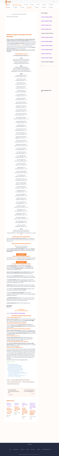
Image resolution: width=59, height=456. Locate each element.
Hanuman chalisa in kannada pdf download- (16, 366)
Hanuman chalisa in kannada (12, 364)
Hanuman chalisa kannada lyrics (28, 381)
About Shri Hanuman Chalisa (46, 449)
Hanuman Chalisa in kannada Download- (14, 365)
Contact (27, 449)
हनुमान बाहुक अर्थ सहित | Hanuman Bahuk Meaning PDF (13, 391)
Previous (11, 394)
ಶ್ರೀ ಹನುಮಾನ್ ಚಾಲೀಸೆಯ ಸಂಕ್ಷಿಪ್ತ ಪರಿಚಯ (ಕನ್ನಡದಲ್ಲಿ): (15, 368)
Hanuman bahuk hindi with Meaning (18, 313)
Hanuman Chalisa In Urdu (46, 25)
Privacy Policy (33, 449)
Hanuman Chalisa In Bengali (46, 41)
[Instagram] (30, 444)
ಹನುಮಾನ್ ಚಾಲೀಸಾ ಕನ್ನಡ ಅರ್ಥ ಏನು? (14, 374)
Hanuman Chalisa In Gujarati (46, 45)
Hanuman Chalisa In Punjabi (46, 57)
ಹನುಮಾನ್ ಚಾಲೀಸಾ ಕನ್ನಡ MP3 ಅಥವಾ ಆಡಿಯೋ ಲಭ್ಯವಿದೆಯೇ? (17, 375)
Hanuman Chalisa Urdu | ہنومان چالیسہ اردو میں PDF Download (10, 411)
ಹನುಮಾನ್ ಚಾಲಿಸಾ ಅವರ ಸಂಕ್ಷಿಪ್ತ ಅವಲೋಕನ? (15, 376)
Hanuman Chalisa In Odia (46, 53)
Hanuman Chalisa (15, 449)
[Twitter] (29, 444)
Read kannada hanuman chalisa (13, 383)
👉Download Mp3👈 (21, 262)
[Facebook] (28, 444)
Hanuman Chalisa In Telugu (46, 21)
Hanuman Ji (22, 449)
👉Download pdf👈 (21, 254)
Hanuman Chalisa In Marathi (46, 49)
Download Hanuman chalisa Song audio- (14, 367)
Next (32, 393)
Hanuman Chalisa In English (46, 16)
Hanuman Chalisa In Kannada (47, 37)
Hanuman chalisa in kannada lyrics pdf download (20, 379)
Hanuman (21, 44)
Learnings (38, 449)
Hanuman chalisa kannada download (14, 381)
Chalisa (8, 416)
